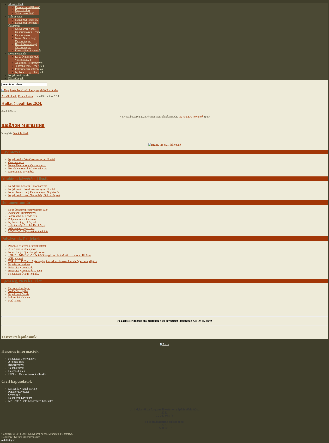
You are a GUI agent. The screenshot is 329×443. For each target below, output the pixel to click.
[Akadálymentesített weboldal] (29, 90)
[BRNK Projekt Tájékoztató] (164, 144)
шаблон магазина (23, 125)
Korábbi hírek (25, 96)
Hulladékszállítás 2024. (21, 103)
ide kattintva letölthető (191, 116)
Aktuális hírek (9, 96)
